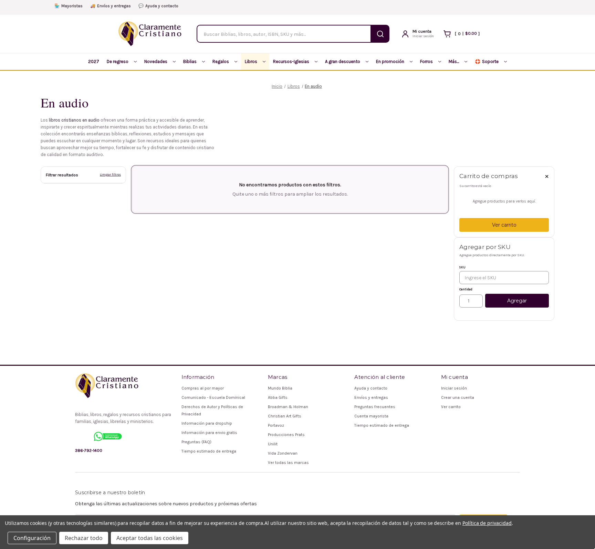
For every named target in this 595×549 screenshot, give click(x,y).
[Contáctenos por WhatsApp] (107, 436)
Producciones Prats (286, 434)
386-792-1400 (88, 450)
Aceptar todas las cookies (149, 538)
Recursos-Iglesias (291, 61)
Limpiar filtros (110, 174)
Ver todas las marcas (288, 462)
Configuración (32, 538)
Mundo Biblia (280, 388)
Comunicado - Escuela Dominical (213, 397)
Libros (251, 61)
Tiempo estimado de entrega (208, 451)
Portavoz (276, 425)
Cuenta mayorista (371, 416)
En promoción (390, 61)
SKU (462, 267)
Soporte (487, 61)
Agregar (517, 301)
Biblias (190, 61)
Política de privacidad (487, 523)
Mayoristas (68, 5)
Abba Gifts (278, 397)
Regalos (220, 61)
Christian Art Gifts (284, 416)
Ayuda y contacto (158, 5)
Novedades (155, 61)
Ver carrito (504, 225)
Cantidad (465, 289)
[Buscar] (380, 34)
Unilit (273, 444)
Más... (454, 61)
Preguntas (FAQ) (196, 441)
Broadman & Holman (288, 406)
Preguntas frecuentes (374, 406)
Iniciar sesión (454, 388)
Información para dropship (206, 423)
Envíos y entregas (110, 5)
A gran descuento (342, 61)
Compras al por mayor (202, 388)
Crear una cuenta (457, 397)
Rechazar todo (84, 538)
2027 (93, 61)
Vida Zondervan (283, 453)
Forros (426, 61)
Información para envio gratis (209, 432)
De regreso (117, 61)
